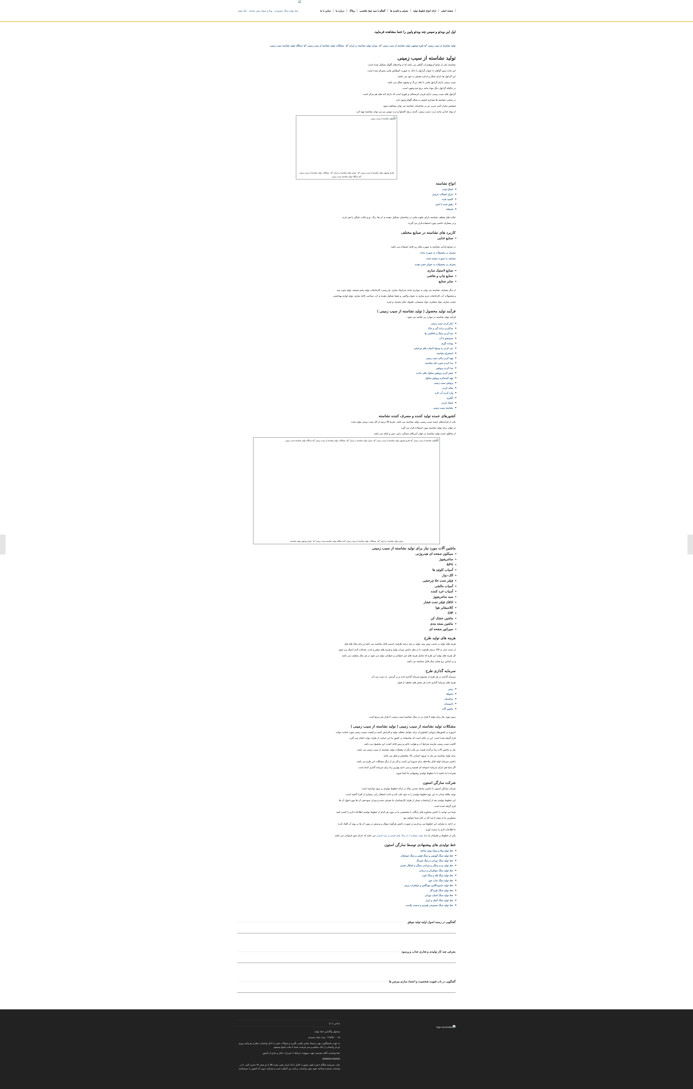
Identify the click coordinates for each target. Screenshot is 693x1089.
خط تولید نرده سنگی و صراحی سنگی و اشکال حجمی (426, 865)
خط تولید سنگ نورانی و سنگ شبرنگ (434, 860)
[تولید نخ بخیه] (690, 544)
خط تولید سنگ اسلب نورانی (439, 895)
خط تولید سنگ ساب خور (440, 880)
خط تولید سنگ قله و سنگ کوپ (437, 875)
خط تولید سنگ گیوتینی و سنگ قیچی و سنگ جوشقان (427, 855)
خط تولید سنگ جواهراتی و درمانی (436, 870)
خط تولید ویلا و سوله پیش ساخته (436, 850)
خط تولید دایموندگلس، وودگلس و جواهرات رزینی (428, 885)
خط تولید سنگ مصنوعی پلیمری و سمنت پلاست (429, 905)
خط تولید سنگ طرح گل (441, 890)
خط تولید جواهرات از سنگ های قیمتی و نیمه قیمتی (402, 835)
